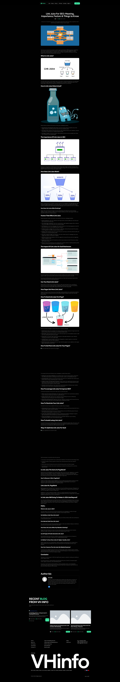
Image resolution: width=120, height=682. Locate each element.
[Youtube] (88, 670)
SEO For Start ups (48, 644)
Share (48, 619)
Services (56, 3)
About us (52, 3)
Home (49, 3)
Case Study (64, 3)
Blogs (67, 640)
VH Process (60, 3)
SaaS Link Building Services (49, 640)
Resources (68, 642)
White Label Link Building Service (51, 642)
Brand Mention (47, 645)
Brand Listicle (47, 647)
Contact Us (33, 647)
